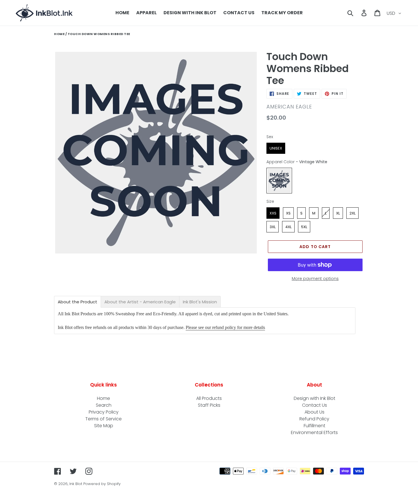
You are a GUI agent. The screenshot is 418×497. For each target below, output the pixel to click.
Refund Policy (314, 419)
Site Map (103, 425)
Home (59, 34)
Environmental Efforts (314, 432)
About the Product (77, 302)
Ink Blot (75, 483)
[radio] (275, 148)
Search (103, 405)
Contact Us (314, 405)
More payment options (315, 278)
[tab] (77, 302)
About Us (314, 412)
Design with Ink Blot (314, 398)
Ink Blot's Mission (200, 302)
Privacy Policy (104, 412)
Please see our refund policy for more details (225, 327)
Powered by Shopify (102, 483)
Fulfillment (314, 425)
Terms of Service (103, 419)
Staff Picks (209, 405)
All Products (209, 398)
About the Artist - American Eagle (140, 302)
